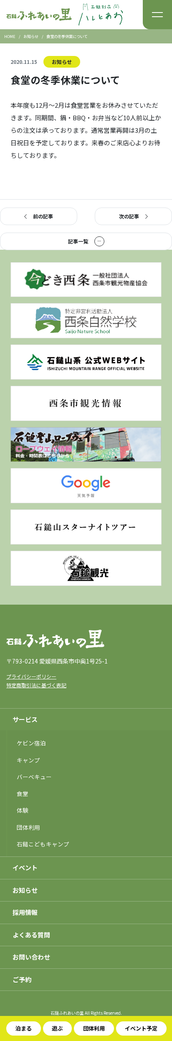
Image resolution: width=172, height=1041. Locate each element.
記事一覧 (78, 241)
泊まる (23, 1028)
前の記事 (43, 216)
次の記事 (129, 216)
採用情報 (25, 912)
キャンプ (28, 760)
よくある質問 (31, 934)
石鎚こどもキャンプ (43, 844)
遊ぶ (57, 1028)
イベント (25, 867)
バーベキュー (34, 777)
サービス (25, 719)
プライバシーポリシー (31, 676)
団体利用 (94, 1028)
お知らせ (62, 61)
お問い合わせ (31, 956)
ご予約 (22, 979)
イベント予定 (141, 1028)
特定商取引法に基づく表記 (36, 685)
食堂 (22, 793)
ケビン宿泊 (31, 743)
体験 (22, 810)
